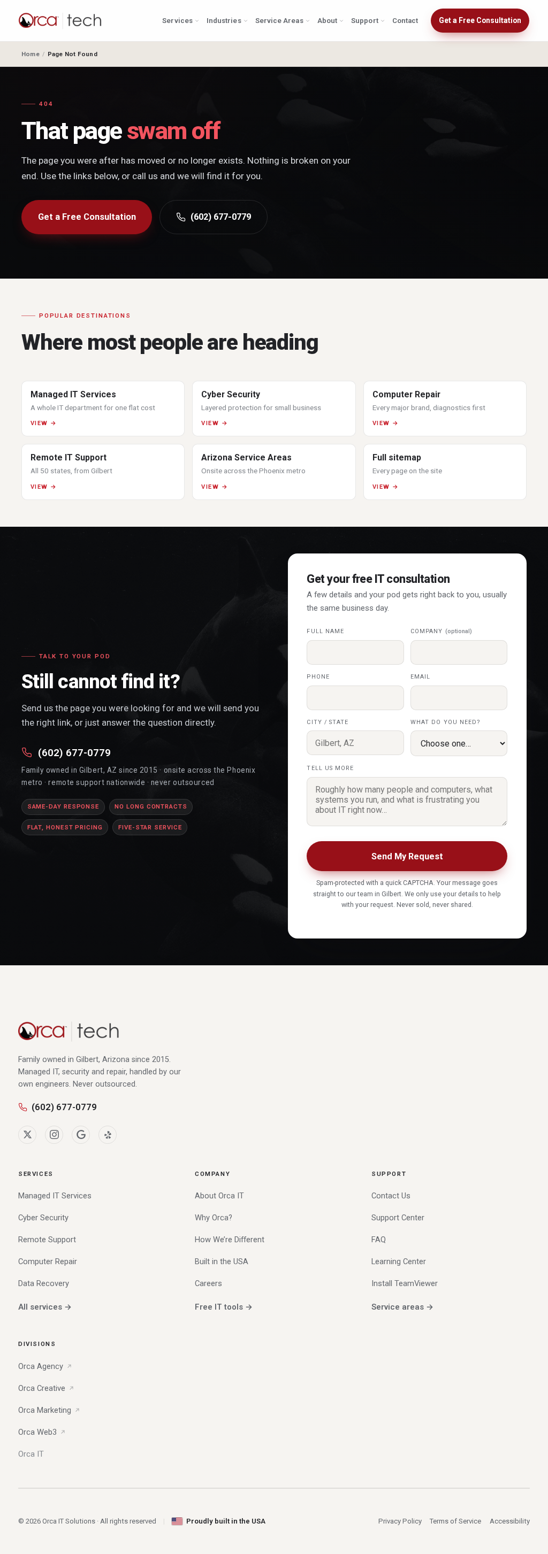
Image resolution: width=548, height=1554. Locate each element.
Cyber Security (43, 1217)
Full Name (325, 631)
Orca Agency (40, 1366)
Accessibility (510, 1521)
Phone (318, 676)
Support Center (397, 1217)
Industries (224, 21)
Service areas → (402, 1307)
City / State (327, 722)
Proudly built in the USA (225, 1521)
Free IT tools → (224, 1307)
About (327, 21)
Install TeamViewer (404, 1283)
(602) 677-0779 (221, 217)
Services (177, 21)
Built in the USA (221, 1261)
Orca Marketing (44, 1410)
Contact (405, 21)
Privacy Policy (400, 1521)
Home (30, 54)
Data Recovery (43, 1283)
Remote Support (47, 1239)
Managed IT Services (55, 1196)
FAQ (378, 1239)
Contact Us (390, 1196)
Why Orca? (213, 1217)
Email (420, 676)
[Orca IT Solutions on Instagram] (54, 1135)
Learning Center (398, 1261)
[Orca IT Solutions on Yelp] (107, 1135)
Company (441, 631)
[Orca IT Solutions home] (60, 21)
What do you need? (445, 722)
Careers (208, 1283)
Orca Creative (41, 1388)
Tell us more (330, 768)
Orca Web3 (37, 1432)
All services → (45, 1307)
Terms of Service (455, 1521)
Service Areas (279, 21)
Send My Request (407, 856)
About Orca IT (219, 1196)
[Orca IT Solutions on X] (27, 1135)
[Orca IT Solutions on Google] (81, 1135)
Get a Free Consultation (480, 20)
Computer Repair (47, 1261)
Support (364, 21)
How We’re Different (229, 1239)
